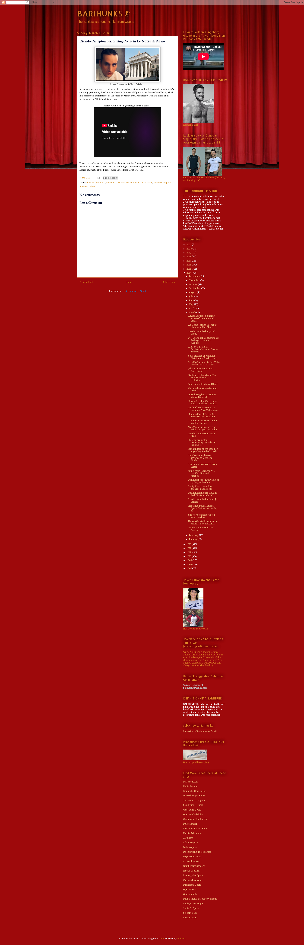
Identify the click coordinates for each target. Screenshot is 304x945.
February (194, 535)
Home (128, 282)
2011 (189, 552)
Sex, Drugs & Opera (193, 805)
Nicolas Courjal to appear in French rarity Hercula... (202, 522)
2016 (189, 264)
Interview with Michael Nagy (203, 384)
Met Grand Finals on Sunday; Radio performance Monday (203, 340)
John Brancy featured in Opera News (200, 370)
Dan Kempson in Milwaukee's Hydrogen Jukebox (203, 481)
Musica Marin (190, 824)
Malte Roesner (190, 786)
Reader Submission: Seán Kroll (201, 434)
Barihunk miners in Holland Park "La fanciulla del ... (202, 494)
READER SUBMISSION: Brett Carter (202, 465)
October (193, 284)
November (194, 280)
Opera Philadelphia (193, 814)
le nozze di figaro (143, 182)
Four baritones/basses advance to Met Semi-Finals (200, 458)
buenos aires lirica (96, 182)
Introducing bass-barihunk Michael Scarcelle (202, 396)
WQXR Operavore (192, 856)
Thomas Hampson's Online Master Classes (202, 422)
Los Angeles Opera (193, 875)
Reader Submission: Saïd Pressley (201, 529)
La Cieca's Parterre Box (195, 828)
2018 (189, 256)
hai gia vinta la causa (123, 182)
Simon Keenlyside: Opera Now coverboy (201, 516)
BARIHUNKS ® (103, 13)
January (193, 539)
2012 (189, 548)
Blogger (181, 938)
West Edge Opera (192, 809)
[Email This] (104, 177)
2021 (189, 244)
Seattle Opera (190, 917)
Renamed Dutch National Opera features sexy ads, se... (202, 508)
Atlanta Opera (190, 842)
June (191, 300)
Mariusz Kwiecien (192, 880)
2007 (189, 568)
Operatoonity (190, 894)
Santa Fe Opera (191, 908)
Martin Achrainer (192, 833)
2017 (189, 260)
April (192, 308)
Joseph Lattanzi (191, 870)
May (191, 304)
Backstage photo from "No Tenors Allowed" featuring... (202, 377)
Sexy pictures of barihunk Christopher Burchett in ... (202, 357)
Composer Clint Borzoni (195, 819)
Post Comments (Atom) (134, 291)
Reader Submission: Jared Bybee (201, 332)
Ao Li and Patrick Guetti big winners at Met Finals (202, 326)
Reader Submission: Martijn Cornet (202, 500)
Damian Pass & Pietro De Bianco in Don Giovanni (201, 415)
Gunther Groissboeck (194, 866)
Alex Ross (188, 838)
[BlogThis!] (107, 177)
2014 (189, 272)
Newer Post (86, 282)
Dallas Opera (190, 847)
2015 (189, 269)
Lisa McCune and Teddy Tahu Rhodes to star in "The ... (204, 363)
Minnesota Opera (192, 885)
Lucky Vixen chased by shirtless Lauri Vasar (200, 487)
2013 (189, 544)
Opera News (189, 889)
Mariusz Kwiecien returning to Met (202, 389)
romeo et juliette (87, 186)
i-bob (161, 938)
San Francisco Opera (194, 800)
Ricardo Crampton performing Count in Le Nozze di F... (201, 442)
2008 (189, 564)
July (191, 296)
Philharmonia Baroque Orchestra (200, 898)
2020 (189, 248)
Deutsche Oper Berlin (194, 795)
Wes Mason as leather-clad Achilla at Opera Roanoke (202, 428)
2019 (189, 252)
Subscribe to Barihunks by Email (200, 731)
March (192, 312)
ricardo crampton (162, 182)
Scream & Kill (190, 913)
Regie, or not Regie (193, 903)
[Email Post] (98, 177)
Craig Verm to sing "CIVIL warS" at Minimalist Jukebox (201, 473)
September (195, 288)
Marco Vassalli (190, 781)
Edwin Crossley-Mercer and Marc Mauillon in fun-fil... (202, 402)
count (109, 182)
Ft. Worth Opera (191, 861)
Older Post (169, 282)
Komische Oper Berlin (194, 791)
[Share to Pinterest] (116, 177)
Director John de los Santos (197, 852)
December (194, 276)
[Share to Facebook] (113, 177)
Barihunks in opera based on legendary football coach (203, 450)
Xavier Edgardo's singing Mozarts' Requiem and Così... (201, 318)
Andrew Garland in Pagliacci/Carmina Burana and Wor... (203, 349)
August (193, 292)
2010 (189, 556)
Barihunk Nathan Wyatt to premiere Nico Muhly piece (203, 409)
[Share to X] (110, 177)
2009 (189, 560)
